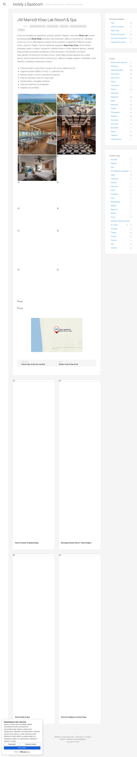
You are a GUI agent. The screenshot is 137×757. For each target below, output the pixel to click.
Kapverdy (114, 186)
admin (25, 26)
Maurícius (114, 209)
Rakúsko (114, 116)
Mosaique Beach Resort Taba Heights (76, 543)
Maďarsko (114, 97)
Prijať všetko (22, 748)
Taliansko (114, 135)
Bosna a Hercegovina (119, 62)
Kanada (114, 183)
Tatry (113, 23)
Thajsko (21, 30)
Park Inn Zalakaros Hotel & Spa (73, 717)
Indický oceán (52, 26)
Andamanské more (38, 26)
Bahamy (114, 163)
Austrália (114, 160)
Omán (113, 217)
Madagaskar (115, 202)
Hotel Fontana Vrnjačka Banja (27, 543)
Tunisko (113, 236)
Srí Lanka (114, 225)
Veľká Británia (116, 139)
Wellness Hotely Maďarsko (76, 739)
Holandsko (115, 93)
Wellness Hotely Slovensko (64, 737)
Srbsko (113, 132)
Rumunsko (115, 120)
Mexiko (113, 213)
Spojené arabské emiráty (120, 221)
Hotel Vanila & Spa (22, 717)
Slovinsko (114, 124)
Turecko (114, 240)
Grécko (113, 89)
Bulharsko (114, 66)
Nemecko (114, 105)
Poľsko (113, 108)
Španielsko (115, 128)
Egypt (113, 175)
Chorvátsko (115, 74)
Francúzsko (115, 85)
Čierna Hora (115, 78)
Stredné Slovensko (118, 34)
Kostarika (114, 194)
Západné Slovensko (118, 42)
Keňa (113, 190)
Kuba (113, 198)
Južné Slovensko (117, 27)
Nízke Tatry (115, 31)
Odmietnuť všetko (30, 744)
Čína (112, 167)
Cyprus (113, 82)
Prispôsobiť (12, 744)
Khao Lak (64, 26)
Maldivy (113, 206)
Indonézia (114, 179)
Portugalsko (115, 112)
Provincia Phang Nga (78, 26)
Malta (113, 101)
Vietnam (114, 248)
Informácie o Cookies (83, 737)
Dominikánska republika (119, 171)
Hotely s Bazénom (28, 4)
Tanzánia (114, 229)
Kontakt (62, 739)
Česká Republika (117, 70)
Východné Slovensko (119, 38)
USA (112, 244)
